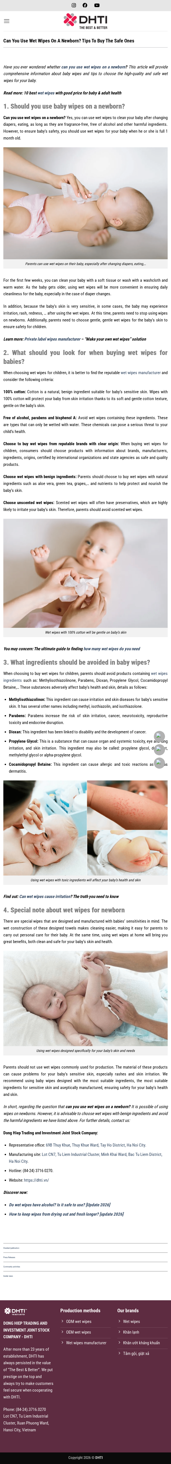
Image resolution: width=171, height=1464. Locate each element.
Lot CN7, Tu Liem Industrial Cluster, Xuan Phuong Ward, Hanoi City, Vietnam (26, 1423)
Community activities (11, 1266)
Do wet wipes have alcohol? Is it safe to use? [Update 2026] (59, 1204)
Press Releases (9, 1257)
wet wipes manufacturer (141, 372)
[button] (6, 21)
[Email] (160, 736)
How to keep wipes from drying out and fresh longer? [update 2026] (66, 1214)
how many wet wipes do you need (111, 648)
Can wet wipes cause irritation (44, 896)
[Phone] (160, 749)
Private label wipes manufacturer (52, 339)
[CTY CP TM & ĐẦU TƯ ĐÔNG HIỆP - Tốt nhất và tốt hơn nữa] (85, 21)
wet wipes (45, 93)
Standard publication (11, 1248)
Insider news (8, 1276)
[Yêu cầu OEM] (160, 763)
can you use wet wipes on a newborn (93, 67)
